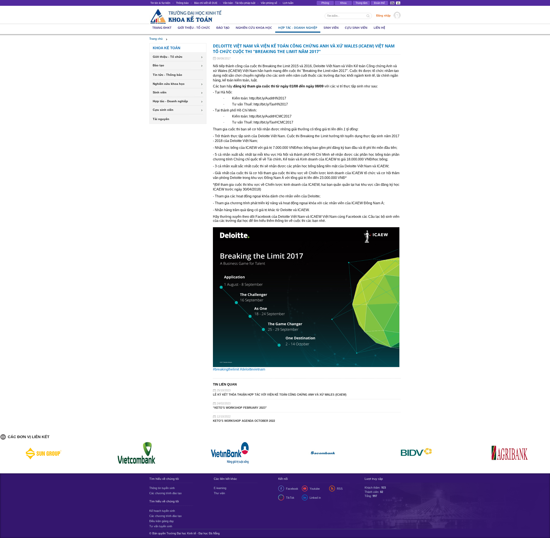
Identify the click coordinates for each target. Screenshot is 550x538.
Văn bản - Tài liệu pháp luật (239, 3)
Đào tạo (222, 28)
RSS (340, 488)
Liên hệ (379, 28)
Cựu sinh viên (356, 28)
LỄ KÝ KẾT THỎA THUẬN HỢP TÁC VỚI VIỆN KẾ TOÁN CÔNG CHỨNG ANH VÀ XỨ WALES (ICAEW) (279, 394)
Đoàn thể (379, 3)
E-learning (220, 488)
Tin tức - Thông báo (167, 74)
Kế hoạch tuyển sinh (162, 510)
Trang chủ (156, 38)
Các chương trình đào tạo (165, 493)
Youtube (315, 488)
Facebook (292, 488)
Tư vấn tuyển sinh (160, 526)
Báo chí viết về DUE (205, 3)
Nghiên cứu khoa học (254, 28)
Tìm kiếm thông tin (368, 16)
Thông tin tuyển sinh (162, 488)
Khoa (343, 3)
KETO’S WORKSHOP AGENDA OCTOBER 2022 (244, 420)
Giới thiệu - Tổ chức (194, 28)
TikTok (290, 497)
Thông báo (182, 3)
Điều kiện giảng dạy (161, 521)
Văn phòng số (269, 3)
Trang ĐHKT (161, 28)
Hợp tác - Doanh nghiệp (297, 28)
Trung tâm (361, 3)
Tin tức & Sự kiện (160, 3)
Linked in (315, 497)
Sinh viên (331, 28)
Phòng (325, 3)
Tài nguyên (161, 119)
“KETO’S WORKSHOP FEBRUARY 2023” (240, 407)
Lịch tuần (288, 3)
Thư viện (219, 493)
